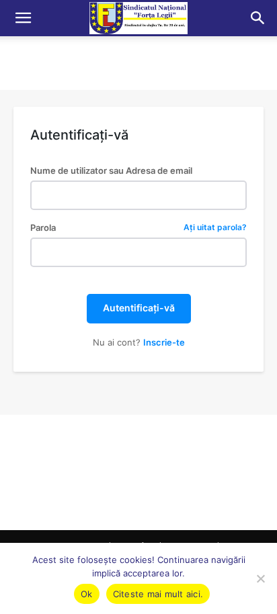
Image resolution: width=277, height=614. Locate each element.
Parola (138, 227)
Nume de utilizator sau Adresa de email (111, 170)
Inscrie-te (164, 342)
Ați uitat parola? (215, 227)
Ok (87, 594)
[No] (260, 578)
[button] (22, 18)
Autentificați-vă (139, 307)
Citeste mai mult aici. (158, 594)
